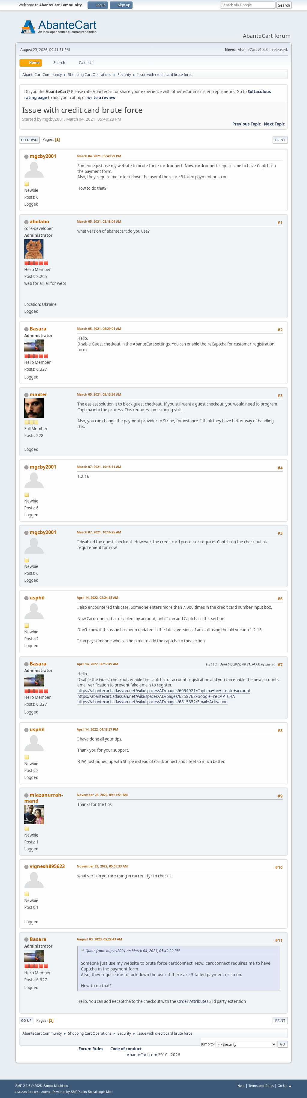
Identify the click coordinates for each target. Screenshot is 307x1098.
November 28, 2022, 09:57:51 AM (102, 794)
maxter (38, 394)
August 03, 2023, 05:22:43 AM (99, 939)
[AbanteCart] (26, 297)
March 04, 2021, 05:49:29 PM (99, 156)
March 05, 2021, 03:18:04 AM (99, 221)
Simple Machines (55, 1085)
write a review (101, 97)
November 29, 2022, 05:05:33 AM (102, 866)
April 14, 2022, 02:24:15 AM (97, 597)
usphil (37, 597)
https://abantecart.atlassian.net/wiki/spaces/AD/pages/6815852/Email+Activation (152, 701)
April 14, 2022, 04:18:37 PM (97, 729)
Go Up (26, 1020)
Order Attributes (192, 1001)
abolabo (39, 221)
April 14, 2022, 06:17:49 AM (97, 664)
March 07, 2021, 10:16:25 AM (99, 532)
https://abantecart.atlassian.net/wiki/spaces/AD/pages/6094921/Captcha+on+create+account (163, 690)
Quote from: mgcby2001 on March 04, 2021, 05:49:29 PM (132, 950)
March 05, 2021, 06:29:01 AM (99, 328)
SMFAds (21, 1091)
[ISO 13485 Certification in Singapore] (26, 914)
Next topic (274, 124)
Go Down (29, 139)
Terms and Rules (261, 1085)
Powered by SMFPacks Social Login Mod (82, 1091)
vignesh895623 (47, 866)
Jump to (207, 1043)
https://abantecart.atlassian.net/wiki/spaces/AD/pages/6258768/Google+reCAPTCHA (156, 696)
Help (241, 1085)
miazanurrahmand (43, 798)
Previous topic (246, 124)
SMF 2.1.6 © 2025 (28, 1085)
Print (280, 139)
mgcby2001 (43, 156)
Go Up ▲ (285, 1085)
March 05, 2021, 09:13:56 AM (99, 394)
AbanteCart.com (142, 1054)
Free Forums (41, 1091)
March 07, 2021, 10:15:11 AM (99, 466)
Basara (38, 328)
